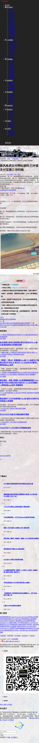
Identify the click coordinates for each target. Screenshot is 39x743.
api (1, 630)
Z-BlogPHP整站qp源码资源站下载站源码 (17, 506)
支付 (28, 622)
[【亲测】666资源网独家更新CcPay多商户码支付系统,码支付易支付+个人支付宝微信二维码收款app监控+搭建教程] (19, 374)
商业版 (3, 619)
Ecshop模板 (12, 44)
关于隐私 (17, 635)
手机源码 (8, 121)
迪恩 (10, 630)
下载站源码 (12, 32)
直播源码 (11, 15)
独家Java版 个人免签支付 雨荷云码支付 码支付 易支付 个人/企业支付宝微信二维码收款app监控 (19, 362)
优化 (36, 630)
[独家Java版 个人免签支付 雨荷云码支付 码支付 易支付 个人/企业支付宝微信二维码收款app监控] (19, 354)
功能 (37, 628)
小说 (9, 628)
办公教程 (11, 101)
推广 (19, 174)
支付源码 (11, 11)
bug (9, 624)
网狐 (15, 622)
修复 (21, 624)
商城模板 (11, 71)
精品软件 (9, 109)
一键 (33, 624)
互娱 (18, 624)
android (2, 628)
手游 (15, 628)
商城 (1, 624)
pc (15, 619)
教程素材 (9, 92)
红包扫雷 (11, 84)
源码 (11, 319)
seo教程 (11, 94)
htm (30, 619)
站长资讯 (8, 128)
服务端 (26, 619)
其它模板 (11, 78)
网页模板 (11, 57)
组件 (6, 621)
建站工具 (11, 117)
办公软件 (11, 113)
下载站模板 (12, 69)
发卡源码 (11, 13)
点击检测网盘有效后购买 (8, 190)
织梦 (35, 617)
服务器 (7, 630)
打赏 (34, 628)
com (36, 622)
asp (28, 630)
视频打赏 (11, 38)
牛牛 (13, 619)
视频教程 (34, 619)
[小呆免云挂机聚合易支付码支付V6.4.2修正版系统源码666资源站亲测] (19, 336)
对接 (1, 319)
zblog (3, 630)
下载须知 (3, 635)
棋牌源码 (11, 82)
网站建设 (11, 98)
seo (7, 624)
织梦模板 (9, 59)
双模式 (31, 628)
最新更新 (4, 626)
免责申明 (10, 635)
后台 (30, 630)
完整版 (21, 622)
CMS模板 (9, 40)
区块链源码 (12, 30)
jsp (29, 626)
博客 (31, 621)
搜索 (19, 148)
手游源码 (11, 86)
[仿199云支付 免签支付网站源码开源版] (13, 408)
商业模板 (11, 61)
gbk (1, 622)
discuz (16, 617)
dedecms (4, 622)
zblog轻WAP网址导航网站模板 (13, 559)
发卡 (31, 626)
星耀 (1, 632)
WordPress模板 (13, 42)
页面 (30, 624)
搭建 (13, 626)
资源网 (27, 621)
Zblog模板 (12, 51)
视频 (24, 624)
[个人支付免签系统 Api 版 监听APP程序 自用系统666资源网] (19, 393)
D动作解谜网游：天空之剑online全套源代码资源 (19, 517)
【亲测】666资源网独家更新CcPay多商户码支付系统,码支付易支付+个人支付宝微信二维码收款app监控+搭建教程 (19, 382)
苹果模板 (11, 55)
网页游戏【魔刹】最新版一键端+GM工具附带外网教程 (21, 538)
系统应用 (11, 111)
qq (13, 630)
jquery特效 (12, 107)
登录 (4, 441)
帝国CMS (12, 53)
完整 (11, 624)
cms (19, 617)
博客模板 (11, 76)
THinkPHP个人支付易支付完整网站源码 (15, 428)
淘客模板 (11, 67)
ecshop (27, 626)
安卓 (17, 619)
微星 (12, 628)
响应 (23, 626)
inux (7, 628)
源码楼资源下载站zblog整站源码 (14, 549)
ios (11, 626)
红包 (15, 630)
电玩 (8, 626)
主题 (25, 622)
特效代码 (9, 105)
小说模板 (11, 65)
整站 (34, 621)
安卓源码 (11, 36)
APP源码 (11, 127)
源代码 (26, 628)
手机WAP (12, 125)
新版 (33, 630)
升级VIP (21, 188)
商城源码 (11, 9)
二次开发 (32, 622)
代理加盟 (11, 720)
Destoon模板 (12, 46)
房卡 (10, 617)
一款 (20, 630)
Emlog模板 (12, 49)
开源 (10, 621)
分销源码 (11, 28)
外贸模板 (11, 74)
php (33, 617)
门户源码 (11, 19)
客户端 (17, 626)
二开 (18, 622)
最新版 (15, 624)
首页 (8, 5)
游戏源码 (9, 80)
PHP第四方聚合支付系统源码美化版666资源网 (15, 323)
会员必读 (25, 635)
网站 (14, 319)
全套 (13, 621)
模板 (7, 617)
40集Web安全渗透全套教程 (12, 605)
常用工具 (11, 119)
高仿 (34, 626)
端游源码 (11, 88)
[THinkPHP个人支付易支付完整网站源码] (13, 422)
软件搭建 (11, 96)
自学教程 (11, 100)
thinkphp (2, 621)
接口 (4, 319)
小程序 (11, 123)
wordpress (23, 617)
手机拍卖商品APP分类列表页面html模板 (17, 582)
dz (5, 628)
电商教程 (11, 103)
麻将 (11, 622)
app (13, 617)
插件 (10, 619)
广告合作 (32, 635)
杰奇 (36, 624)
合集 (23, 630)
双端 (30, 617)
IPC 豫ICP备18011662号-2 (11, 641)
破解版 (22, 628)
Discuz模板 (12, 47)
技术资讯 (11, 130)
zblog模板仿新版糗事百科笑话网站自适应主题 (18, 483)
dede (20, 619)
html (27, 617)
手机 (4, 624)
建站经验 (11, 132)
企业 (25, 630)
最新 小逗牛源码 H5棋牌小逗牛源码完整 (16, 528)
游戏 (22, 619)
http (18, 630)
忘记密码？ (14, 737)
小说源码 (11, 22)
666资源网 (15, 639)
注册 (8, 737)
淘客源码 (11, 20)
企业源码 (11, 24)
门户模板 (11, 63)
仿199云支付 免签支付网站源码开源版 (14, 414)
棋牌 (4, 617)
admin (23, 621)
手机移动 (11, 115)
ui (13, 622)
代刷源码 (11, 26)
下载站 (17, 621)
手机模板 (11, 72)
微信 (7, 619)
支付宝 (8, 319)
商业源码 (9, 7)
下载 (27, 624)
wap (8, 622)
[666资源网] (4, 2)
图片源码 (11, 17)
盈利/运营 (12, 134)
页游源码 (11, 90)
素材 (18, 628)
